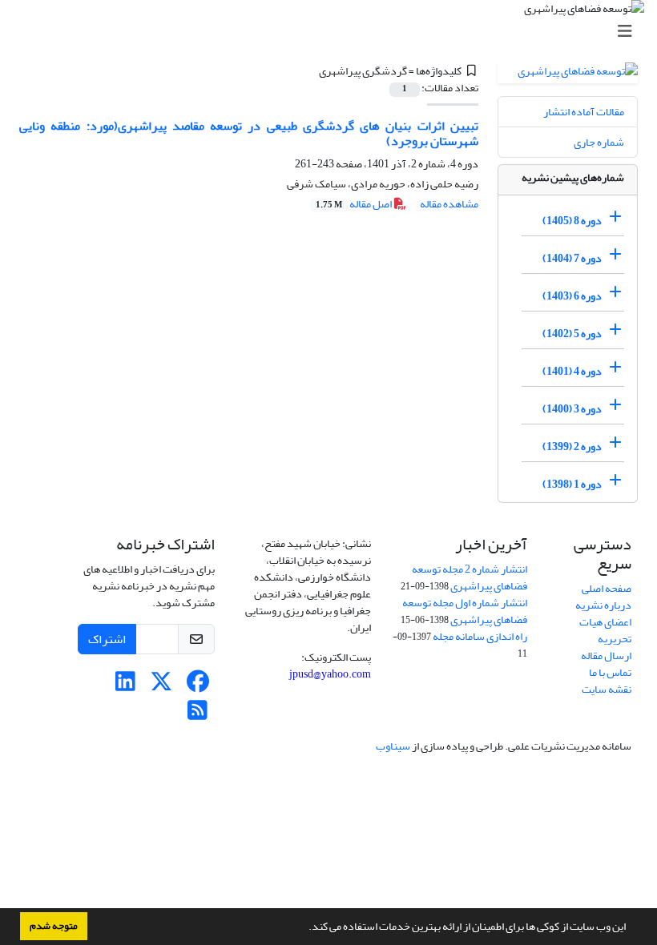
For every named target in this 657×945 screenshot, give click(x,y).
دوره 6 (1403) (572, 296)
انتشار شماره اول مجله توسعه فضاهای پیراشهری (464, 611)
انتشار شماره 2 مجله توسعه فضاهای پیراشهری (469, 577)
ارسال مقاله (606, 655)
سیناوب (393, 746)
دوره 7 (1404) (572, 258)
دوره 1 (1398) (572, 484)
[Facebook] (197, 686)
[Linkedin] (125, 686)
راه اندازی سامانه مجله (480, 636)
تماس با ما (610, 672)
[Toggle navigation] (333, 31)
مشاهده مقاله (449, 204)
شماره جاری (599, 142)
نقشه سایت (606, 689)
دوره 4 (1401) (572, 371)
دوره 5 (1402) (572, 333)
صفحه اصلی (606, 588)
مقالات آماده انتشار (583, 112)
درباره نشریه (603, 605)
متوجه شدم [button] (54, 925)
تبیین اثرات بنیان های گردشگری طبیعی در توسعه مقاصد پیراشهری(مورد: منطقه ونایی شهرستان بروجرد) (248, 133)
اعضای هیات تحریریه (605, 630)
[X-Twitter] (161, 686)
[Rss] (197, 715)
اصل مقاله (354, 204)
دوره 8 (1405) (572, 220)
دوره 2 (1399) (572, 446)
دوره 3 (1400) (572, 409)
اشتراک (107, 639)
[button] (304, 928)
